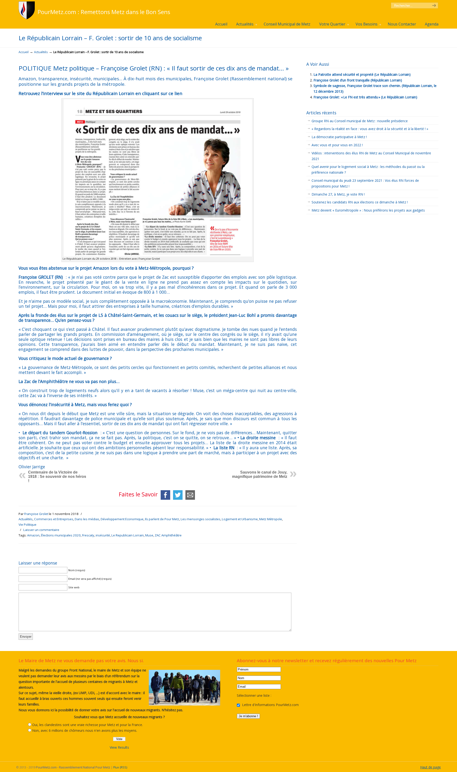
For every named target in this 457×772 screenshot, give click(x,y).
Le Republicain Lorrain (127, 535)
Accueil (24, 52)
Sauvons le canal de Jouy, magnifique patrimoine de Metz (259, 474)
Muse (149, 535)
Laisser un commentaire (41, 530)
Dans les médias (87, 519)
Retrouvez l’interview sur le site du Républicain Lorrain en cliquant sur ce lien (100, 93)
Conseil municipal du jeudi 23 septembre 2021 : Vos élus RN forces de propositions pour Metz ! (365, 183)
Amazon (33, 535)
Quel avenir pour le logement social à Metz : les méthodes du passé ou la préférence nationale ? (368, 169)
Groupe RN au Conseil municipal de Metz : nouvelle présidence (360, 121)
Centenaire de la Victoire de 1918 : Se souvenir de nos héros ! (57, 476)
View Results (119, 747)
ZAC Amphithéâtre (168, 535)
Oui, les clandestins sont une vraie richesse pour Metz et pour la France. (87, 724)
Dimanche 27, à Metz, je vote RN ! (338, 194)
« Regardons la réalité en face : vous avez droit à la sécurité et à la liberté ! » (370, 128)
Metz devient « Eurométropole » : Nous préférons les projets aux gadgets (368, 210)
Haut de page (430, 767)
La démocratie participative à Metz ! (339, 137)
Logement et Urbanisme (240, 519)
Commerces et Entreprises (53, 519)
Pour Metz (27, 10)
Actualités (41, 52)
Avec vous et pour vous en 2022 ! (337, 145)
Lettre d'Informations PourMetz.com (270, 704)
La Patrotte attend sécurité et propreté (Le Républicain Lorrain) (362, 74)
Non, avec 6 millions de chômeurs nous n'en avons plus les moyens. (84, 730)
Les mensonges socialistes (200, 519)
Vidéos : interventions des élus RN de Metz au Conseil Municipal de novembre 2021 (371, 156)
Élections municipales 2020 (61, 535)
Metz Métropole (270, 519)
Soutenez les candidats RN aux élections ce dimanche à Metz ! (360, 202)
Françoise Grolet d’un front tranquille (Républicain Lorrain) (357, 80)
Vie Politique (27, 524)
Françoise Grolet (36, 514)
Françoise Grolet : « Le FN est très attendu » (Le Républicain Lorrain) (365, 97)
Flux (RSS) (120, 767)
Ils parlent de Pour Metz (162, 519)
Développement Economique (122, 519)
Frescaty (88, 535)
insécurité (103, 535)
